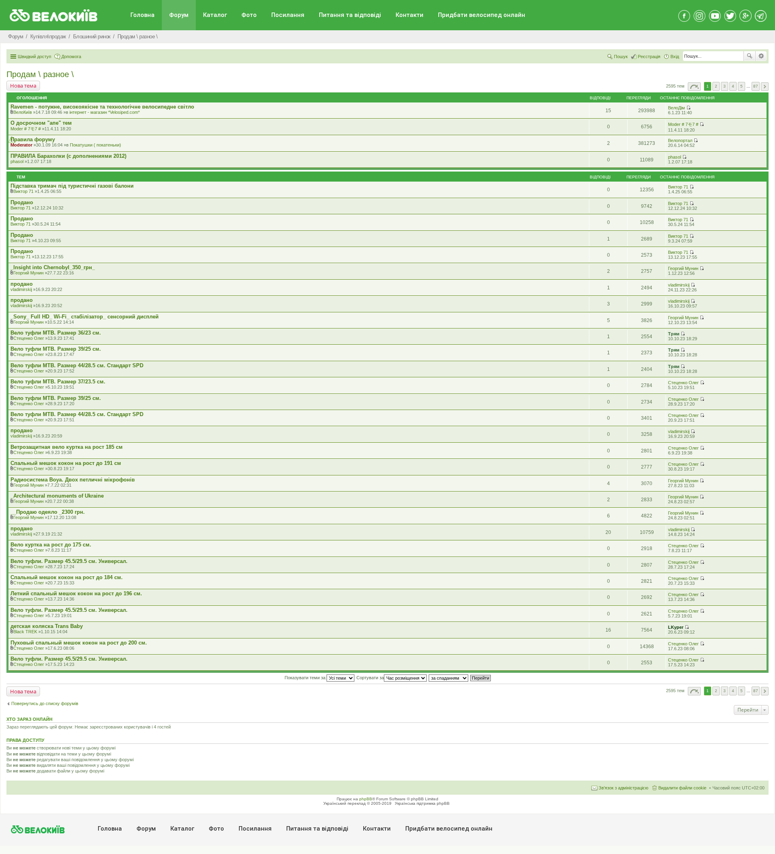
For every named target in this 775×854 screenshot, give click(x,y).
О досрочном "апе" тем (41, 123)
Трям (673, 333)
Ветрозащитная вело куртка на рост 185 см (66, 447)
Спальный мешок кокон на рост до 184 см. (66, 577)
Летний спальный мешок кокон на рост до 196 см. (76, 593)
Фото (249, 15)
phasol (16, 161)
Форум (179, 15)
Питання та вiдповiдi (350, 15)
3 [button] (724, 86)
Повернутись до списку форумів (44, 703)
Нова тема (23, 85)
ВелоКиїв (22, 112)
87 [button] (755, 86)
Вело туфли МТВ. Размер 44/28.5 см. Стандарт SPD (76, 365)
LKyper (675, 627)
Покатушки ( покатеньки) (95, 144)
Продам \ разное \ (40, 74)
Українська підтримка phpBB (422, 803)
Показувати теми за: (306, 677)
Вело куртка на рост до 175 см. (50, 545)
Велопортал (680, 140)
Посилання (287, 15)
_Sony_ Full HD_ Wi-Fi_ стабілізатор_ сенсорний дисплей (84, 317)
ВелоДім (676, 107)
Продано (21, 202)
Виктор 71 (23, 191)
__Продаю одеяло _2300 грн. (47, 512)
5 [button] (741, 86)
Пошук (750, 56)
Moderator (21, 144)
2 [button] (716, 86)
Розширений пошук (761, 56)
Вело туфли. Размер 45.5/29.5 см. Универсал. (69, 561)
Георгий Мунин (28, 272)
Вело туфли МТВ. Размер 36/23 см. (55, 333)
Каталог (215, 15)
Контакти (409, 15)
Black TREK (25, 631)
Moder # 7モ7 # (25, 128)
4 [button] (733, 86)
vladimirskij (21, 289)
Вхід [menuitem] (674, 56)
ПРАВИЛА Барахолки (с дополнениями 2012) (68, 156)
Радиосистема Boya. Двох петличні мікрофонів (72, 480)
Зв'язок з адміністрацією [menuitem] (623, 787)
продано (21, 284)
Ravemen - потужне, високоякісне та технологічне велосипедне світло (102, 107)
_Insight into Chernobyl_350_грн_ (52, 267)
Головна (142, 15)
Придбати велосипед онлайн (481, 15)
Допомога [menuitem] (71, 56)
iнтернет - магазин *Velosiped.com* (104, 112)
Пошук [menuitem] (621, 56)
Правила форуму (32, 139)
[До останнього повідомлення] (688, 107)
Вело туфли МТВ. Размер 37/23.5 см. (57, 382)
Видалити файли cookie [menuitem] (682, 787)
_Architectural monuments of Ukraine (57, 496)
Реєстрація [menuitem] (649, 56)
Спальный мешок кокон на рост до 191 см (65, 463)
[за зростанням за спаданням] (449, 677)
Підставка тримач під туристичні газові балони (72, 186)
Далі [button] (765, 86)
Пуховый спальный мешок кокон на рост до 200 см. (78, 643)
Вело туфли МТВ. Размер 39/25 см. (55, 349)
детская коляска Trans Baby (46, 626)
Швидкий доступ (34, 56)
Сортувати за (370, 677)
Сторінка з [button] (694, 86)
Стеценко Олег (28, 338)
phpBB (365, 799)
